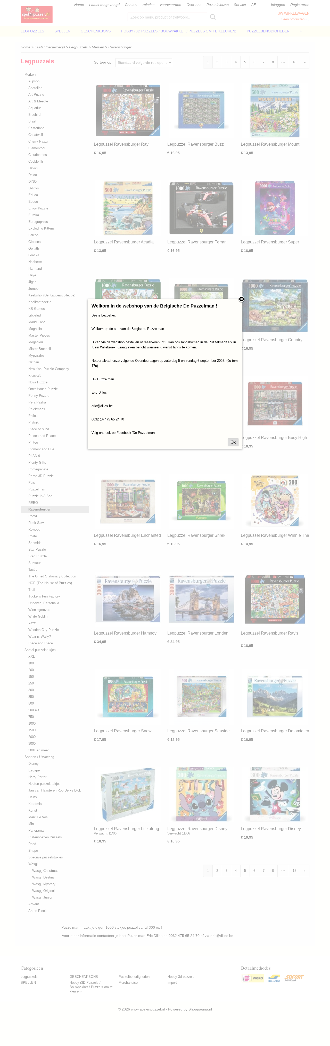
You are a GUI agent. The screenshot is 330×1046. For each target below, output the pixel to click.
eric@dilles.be (102, 406)
